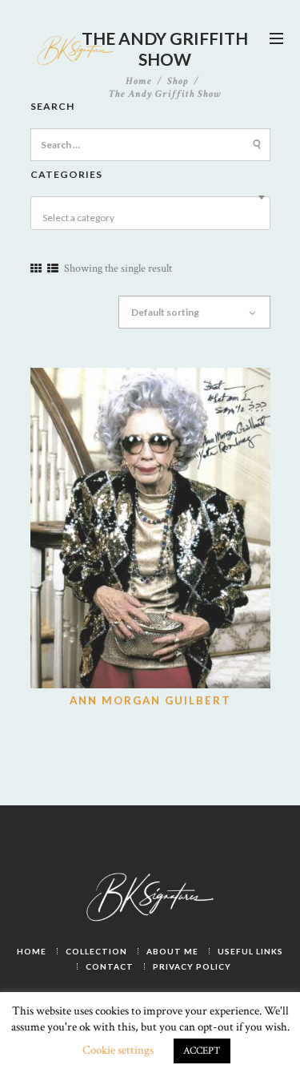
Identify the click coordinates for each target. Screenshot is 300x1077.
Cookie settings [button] (118, 1050)
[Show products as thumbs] (36, 269)
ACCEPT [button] (202, 1051)
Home (139, 81)
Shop (178, 81)
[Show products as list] (52, 269)
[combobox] (150, 213)
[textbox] (153, 218)
